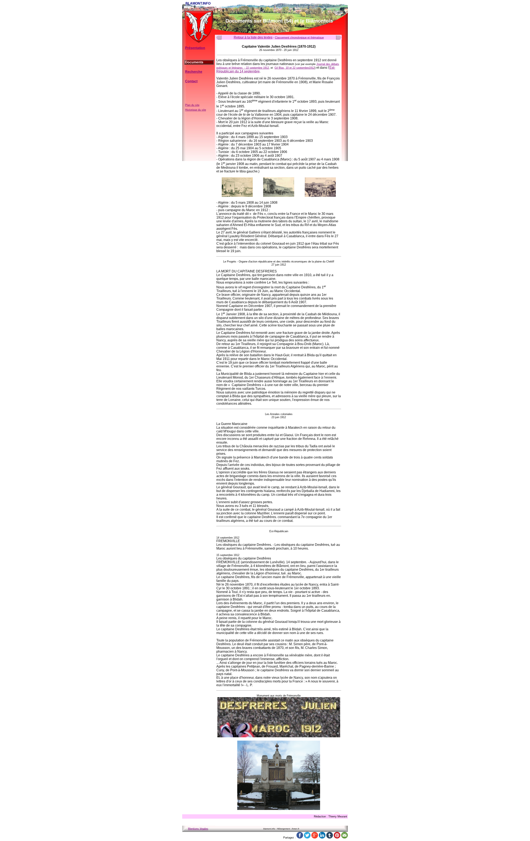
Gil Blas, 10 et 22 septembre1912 (295, 67)
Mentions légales (198, 828)
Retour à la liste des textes (253, 37)
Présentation (195, 48)
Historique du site (195, 109)
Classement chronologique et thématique (299, 37)
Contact (191, 81)
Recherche (193, 71)
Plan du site (192, 105)
